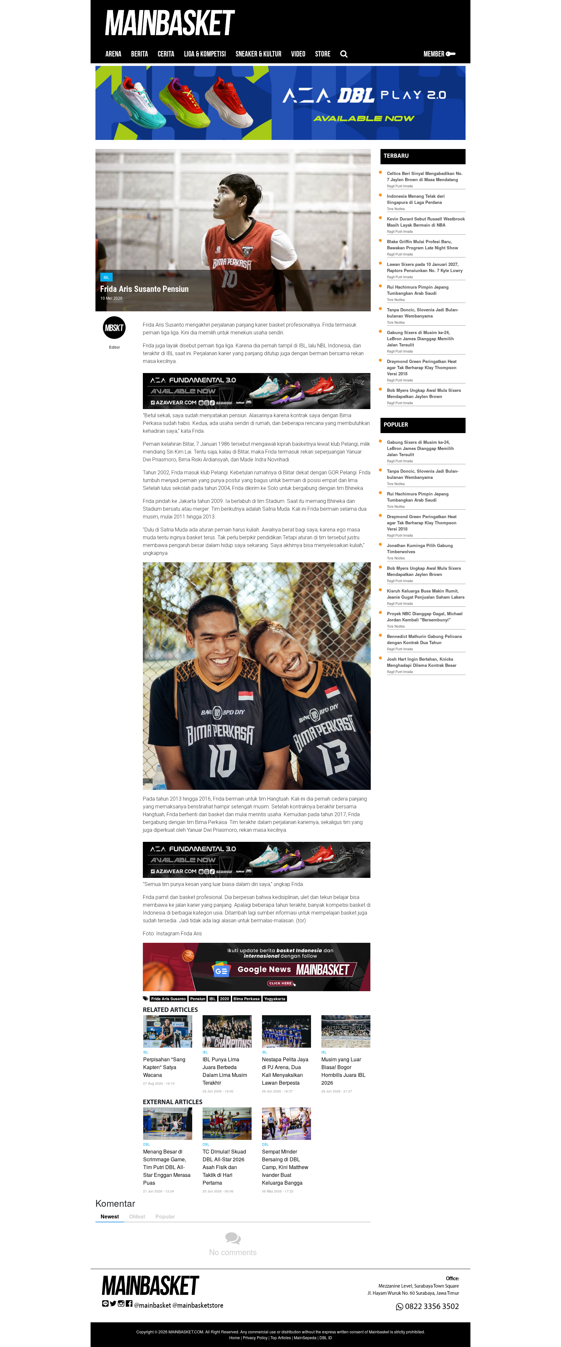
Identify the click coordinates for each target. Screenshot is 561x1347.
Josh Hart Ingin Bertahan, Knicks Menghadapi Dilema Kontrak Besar (421, 662)
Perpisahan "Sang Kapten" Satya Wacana (164, 1067)
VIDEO (298, 54)
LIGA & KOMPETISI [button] (205, 54)
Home (234, 1337)
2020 (224, 999)
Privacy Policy (255, 1337)
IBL (106, 277)
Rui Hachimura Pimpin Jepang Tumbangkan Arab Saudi (418, 290)
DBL (146, 1145)
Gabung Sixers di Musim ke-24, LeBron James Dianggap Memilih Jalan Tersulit (420, 338)
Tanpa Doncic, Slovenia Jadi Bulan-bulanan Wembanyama (422, 312)
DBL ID (325, 1337)
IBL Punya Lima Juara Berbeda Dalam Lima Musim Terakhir (225, 1070)
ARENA (113, 54)
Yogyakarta (274, 999)
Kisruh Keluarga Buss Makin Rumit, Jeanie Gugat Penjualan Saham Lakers (426, 594)
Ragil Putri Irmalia (400, 186)
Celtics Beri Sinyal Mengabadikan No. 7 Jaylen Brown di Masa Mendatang (425, 176)
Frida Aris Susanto (168, 999)
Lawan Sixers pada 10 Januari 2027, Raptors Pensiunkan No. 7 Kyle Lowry (425, 267)
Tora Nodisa (396, 208)
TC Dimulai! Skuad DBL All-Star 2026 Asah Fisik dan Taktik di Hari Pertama (224, 1167)
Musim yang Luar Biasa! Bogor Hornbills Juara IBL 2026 (343, 1070)
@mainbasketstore (197, 1305)
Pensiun (197, 999)
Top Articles (280, 1337)
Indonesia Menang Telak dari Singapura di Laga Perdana (416, 199)
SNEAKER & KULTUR (258, 54)
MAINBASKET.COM (185, 1331)
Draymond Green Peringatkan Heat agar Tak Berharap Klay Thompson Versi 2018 (421, 367)
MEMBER (435, 54)
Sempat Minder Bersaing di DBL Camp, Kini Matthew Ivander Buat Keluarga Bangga (285, 1167)
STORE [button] (322, 54)
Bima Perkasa (246, 999)
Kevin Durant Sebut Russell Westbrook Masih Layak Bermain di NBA (426, 222)
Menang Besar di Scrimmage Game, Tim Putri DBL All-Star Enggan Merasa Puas (167, 1167)
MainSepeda (305, 1337)
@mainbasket (152, 1305)
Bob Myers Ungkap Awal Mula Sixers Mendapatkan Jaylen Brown (424, 393)
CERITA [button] (166, 54)
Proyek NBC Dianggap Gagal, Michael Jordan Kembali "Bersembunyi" (425, 616)
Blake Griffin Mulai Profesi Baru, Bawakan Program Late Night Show (422, 244)
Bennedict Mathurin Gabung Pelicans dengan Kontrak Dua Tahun (424, 639)
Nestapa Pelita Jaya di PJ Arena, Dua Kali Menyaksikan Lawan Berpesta (285, 1070)
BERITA (139, 54)
